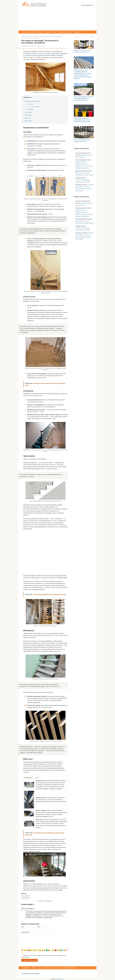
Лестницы (30, 104)
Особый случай (35, 106)
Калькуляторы (26, 967)
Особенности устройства (65, 32)
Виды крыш (25, 32)
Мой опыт (27, 118)
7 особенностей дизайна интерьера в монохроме (82, 180)
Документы (46, 967)
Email (38, 926)
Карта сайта (55, 967)
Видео (33, 967)
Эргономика (28, 112)
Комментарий (25, 932)
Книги (39, 967)
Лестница (43, 46)
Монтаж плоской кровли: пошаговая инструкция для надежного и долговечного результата (83, 98)
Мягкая (54, 32)
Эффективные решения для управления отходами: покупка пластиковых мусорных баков (82, 120)
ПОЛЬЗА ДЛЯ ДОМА (87, 5)
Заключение (28, 121)
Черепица (47, 32)
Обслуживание (77, 32)
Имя (22, 926)
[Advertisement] (57, 20)
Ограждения (30, 109)
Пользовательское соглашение (68, 967)
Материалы (28, 115)
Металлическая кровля (36, 32)
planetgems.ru (60, 979)
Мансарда (48, 901)
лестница (41, 901)
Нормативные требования (32, 101)
